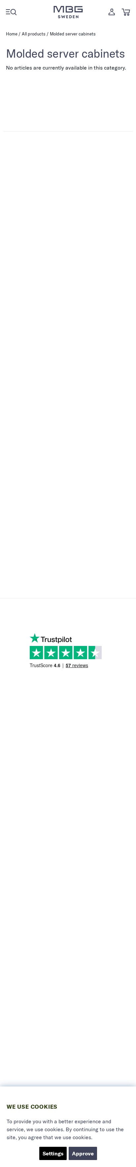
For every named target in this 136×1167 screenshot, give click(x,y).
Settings (53, 1153)
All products (34, 33)
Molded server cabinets (73, 33)
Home (11, 33)
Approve (83, 1153)
